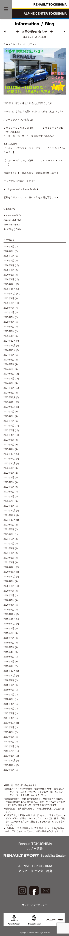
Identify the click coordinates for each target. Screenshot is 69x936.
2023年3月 (9, 440)
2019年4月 (9, 652)
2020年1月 (9, 609)
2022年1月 (9, 506)
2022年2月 (9, 501)
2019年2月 (9, 661)
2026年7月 (9, 251)
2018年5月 (9, 699)
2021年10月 (10, 520)
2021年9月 (9, 525)
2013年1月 (9, 756)
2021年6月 (9, 539)
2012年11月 (10, 765)
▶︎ (64, 31)
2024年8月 (9, 359)
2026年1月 (9, 279)
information (9, 215)
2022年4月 (9, 491)
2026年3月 (9, 270)
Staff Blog (8, 229)
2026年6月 (9, 256)
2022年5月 (9, 487)
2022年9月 (9, 468)
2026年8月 (9, 246)
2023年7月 (9, 421)
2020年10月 (10, 576)
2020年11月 (10, 572)
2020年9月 (9, 581)
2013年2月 (9, 751)
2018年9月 (9, 680)
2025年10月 (10, 293)
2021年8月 (9, 529)
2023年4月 (9, 435)
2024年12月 (10, 341)
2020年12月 (10, 567)
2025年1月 (9, 336)
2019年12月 (10, 614)
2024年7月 (9, 364)
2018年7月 (9, 690)
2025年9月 (9, 298)
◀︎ (5, 31)
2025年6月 (9, 312)
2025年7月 (9, 308)
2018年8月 (9, 685)
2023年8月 (9, 416)
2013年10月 (10, 723)
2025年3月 (9, 326)
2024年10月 (10, 350)
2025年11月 (10, 289)
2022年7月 (9, 477)
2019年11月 (10, 619)
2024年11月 (10, 345)
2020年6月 (9, 595)
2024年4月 (9, 378)
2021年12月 (10, 510)
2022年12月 (10, 454)
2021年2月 (9, 558)
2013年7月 (9, 727)
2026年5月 (9, 260)
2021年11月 (10, 515)
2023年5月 (9, 430)
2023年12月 (10, 397)
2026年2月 (9, 275)
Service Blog (10, 224)
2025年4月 (9, 322)
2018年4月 (9, 704)
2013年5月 (9, 737)
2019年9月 (9, 628)
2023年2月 (9, 444)
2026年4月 (9, 265)
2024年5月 (9, 374)
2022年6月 (9, 482)
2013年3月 (9, 746)
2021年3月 (9, 553)
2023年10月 (10, 407)
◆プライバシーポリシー (34, 905)
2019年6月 (9, 642)
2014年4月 (9, 718)
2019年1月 (9, 666)
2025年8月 (9, 303)
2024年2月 (9, 388)
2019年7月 (9, 638)
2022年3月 (9, 496)
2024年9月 (9, 355)
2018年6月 (9, 694)
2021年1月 (9, 562)
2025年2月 (9, 331)
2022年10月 (10, 463)
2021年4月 (9, 548)
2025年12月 (10, 284)
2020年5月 (9, 600)
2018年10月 (10, 675)
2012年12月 (10, 760)
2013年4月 (9, 741)
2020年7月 (9, 591)
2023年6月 (9, 425)
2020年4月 (9, 605)
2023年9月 (9, 411)
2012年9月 (9, 770)
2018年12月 (10, 671)
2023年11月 (10, 402)
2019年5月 (9, 647)
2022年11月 (10, 458)
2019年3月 (9, 657)
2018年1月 (9, 708)
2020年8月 (9, 586)
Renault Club (10, 220)
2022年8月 (9, 473)
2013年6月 (9, 732)
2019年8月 (9, 633)
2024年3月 (9, 383)
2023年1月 (9, 449)
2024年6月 (9, 369)
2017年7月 (9, 713)
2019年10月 (10, 623)
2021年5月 (9, 543)
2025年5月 (9, 317)
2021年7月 (9, 534)
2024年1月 (9, 393)
